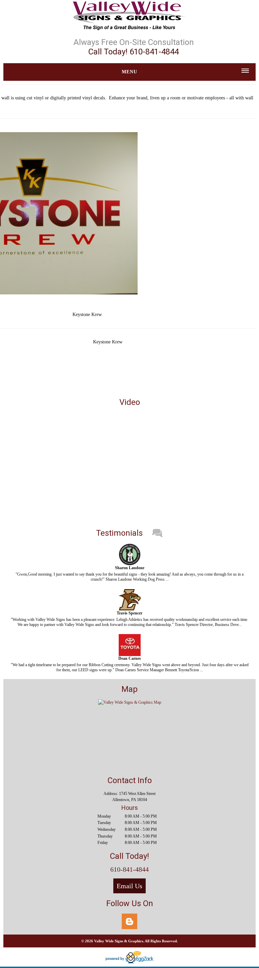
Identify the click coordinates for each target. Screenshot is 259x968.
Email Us (129, 886)
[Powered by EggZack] (129, 962)
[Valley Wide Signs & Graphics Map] (129, 702)
